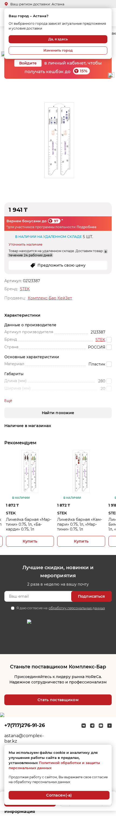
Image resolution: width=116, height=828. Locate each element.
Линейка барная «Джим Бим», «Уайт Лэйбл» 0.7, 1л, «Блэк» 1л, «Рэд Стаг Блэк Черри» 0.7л (88, 524)
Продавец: (15, 298)
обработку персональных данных (77, 608)
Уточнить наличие (25, 244)
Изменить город (58, 50)
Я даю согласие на (60, 608)
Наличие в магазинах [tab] (27, 425)
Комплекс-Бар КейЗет (50, 298)
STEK (25, 288)
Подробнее (87, 227)
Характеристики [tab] (22, 315)
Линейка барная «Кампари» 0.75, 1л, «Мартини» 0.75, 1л (35, 524)
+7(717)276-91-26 (24, 725)
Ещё (8, 400)
